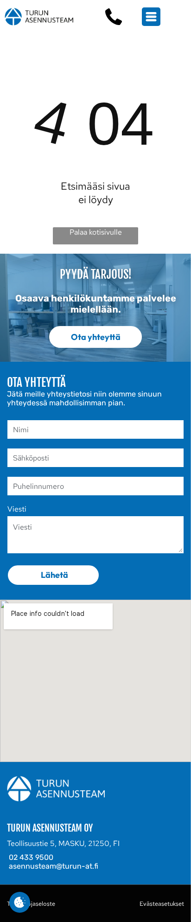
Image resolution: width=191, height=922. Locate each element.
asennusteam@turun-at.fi (53, 866)
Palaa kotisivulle (96, 232)
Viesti (16, 509)
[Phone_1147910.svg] (113, 17)
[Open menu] (151, 16)
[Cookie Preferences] (19, 902)
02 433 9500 (31, 857)
